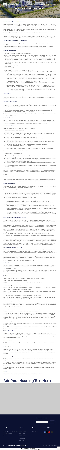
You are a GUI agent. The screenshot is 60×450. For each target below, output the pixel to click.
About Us (5, 427)
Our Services (21, 427)
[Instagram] (52, 432)
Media (33, 427)
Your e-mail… (38, 419)
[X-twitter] (47, 432)
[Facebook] (45, 432)
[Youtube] (49, 432)
